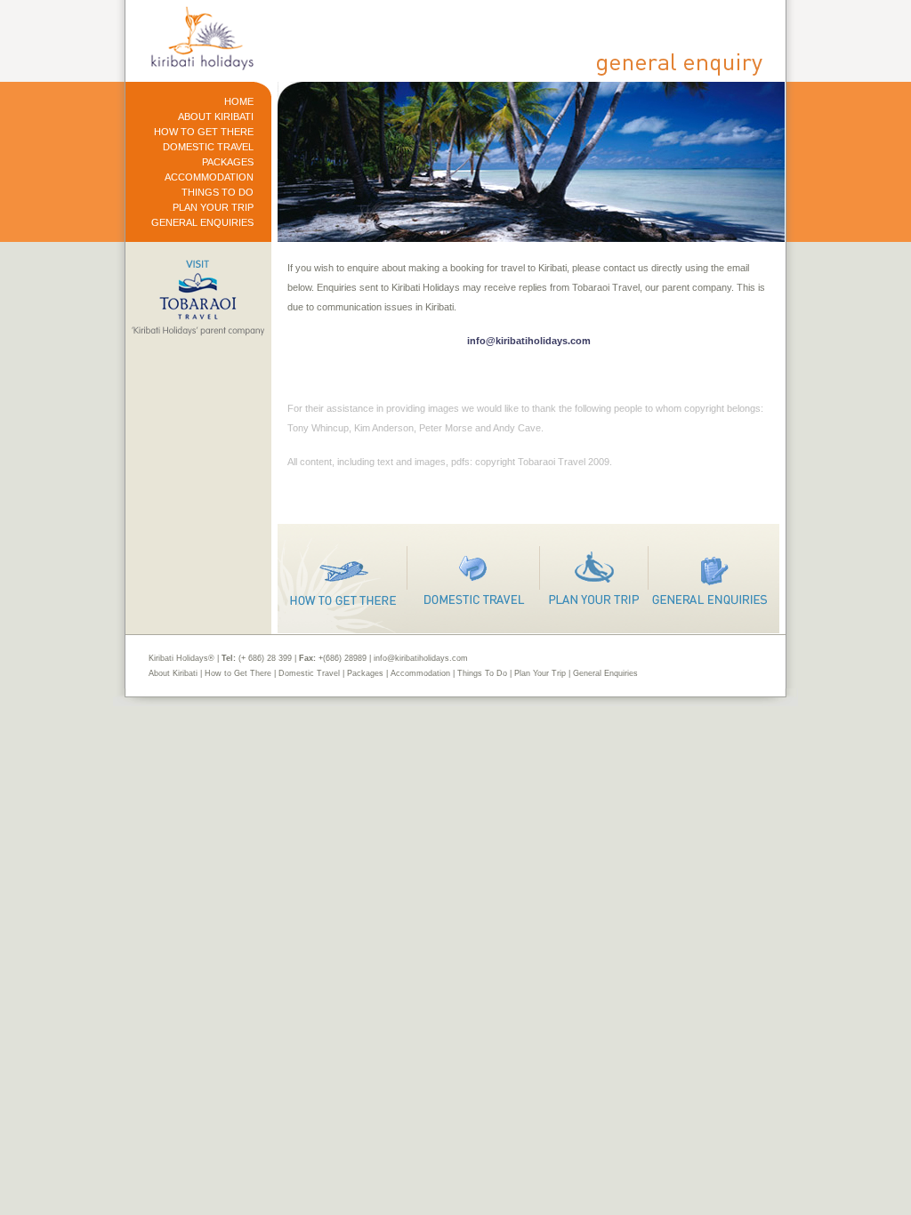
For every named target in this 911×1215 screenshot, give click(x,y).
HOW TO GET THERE (204, 132)
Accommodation (420, 673)
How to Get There (238, 673)
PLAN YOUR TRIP (213, 208)
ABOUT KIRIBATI (216, 117)
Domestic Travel (309, 673)
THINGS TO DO (217, 192)
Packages (365, 673)
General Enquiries (605, 673)
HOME (239, 102)
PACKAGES (228, 162)
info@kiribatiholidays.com (529, 340)
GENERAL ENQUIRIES (202, 223)
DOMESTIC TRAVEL (208, 147)
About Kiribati (173, 673)
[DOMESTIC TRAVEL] (473, 578)
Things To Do (482, 673)
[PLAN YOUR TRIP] (594, 578)
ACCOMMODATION (209, 177)
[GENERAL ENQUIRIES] (714, 578)
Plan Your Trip (540, 673)
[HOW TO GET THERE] (342, 578)
